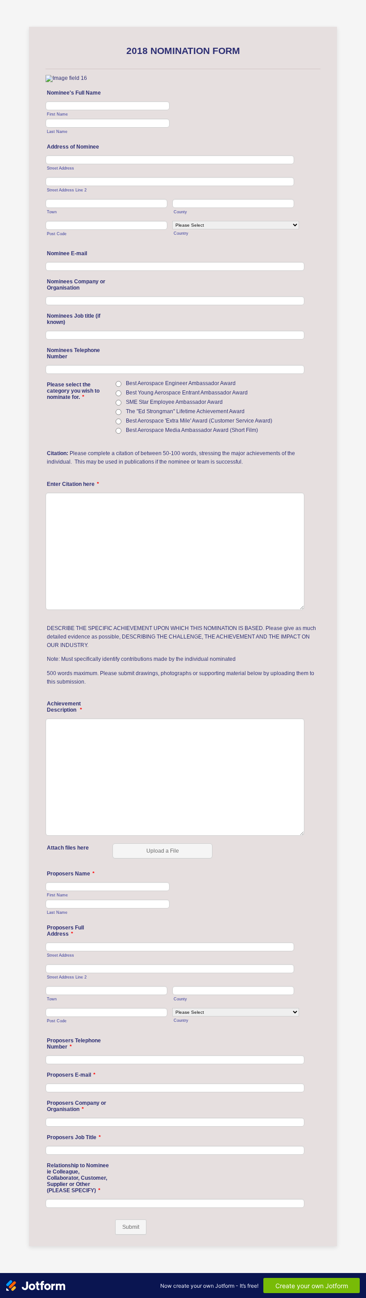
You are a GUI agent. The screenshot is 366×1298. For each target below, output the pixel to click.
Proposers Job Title (74, 1137)
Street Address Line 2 (67, 189)
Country (181, 233)
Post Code (57, 233)
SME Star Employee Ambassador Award (174, 402)
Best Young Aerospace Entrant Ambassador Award (187, 393)
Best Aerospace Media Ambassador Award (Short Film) (192, 430)
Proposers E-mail (71, 1075)
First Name (57, 114)
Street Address (60, 168)
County (180, 211)
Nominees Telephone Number (73, 353)
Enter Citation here (73, 484)
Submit (130, 1227)
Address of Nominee (73, 147)
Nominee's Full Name (74, 93)
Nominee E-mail (67, 253)
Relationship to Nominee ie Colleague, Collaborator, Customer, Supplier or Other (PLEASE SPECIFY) (78, 1178)
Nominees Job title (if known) (73, 319)
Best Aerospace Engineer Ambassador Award (181, 383)
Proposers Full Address (65, 931)
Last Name (57, 131)
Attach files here (68, 848)
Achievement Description (64, 707)
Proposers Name (71, 874)
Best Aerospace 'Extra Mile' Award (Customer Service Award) (199, 421)
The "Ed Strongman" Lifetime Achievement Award (185, 411)
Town (52, 211)
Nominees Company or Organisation (76, 284)
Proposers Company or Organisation (76, 1106)
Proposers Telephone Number (74, 1043)
